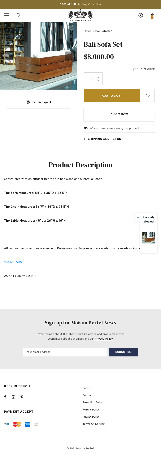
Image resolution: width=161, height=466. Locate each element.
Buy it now (119, 114)
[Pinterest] (24, 397)
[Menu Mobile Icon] (6, 15)
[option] (38, 56)
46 (91, 128)
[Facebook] (8, 397)
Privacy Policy (104, 339)
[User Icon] (140, 15)
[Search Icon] (19, 15)
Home (87, 31)
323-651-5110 (13, 262)
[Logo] (80, 15)
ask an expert (41, 102)
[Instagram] (15, 397)
